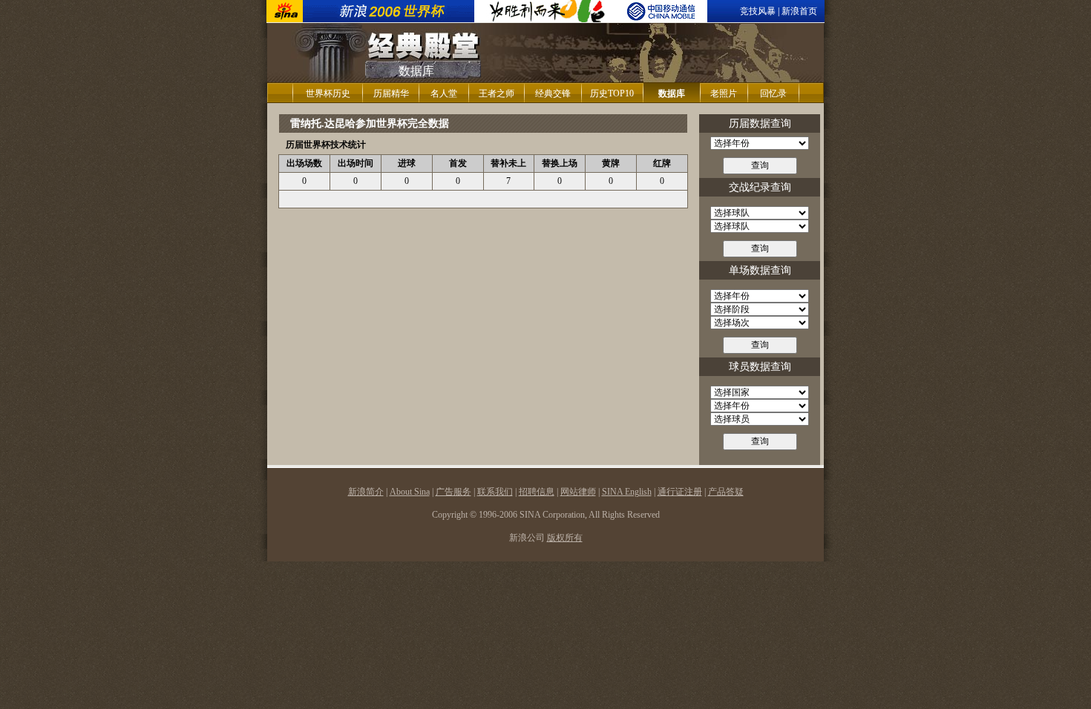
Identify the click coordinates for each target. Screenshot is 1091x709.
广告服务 (453, 492)
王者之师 (496, 93)
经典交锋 (553, 93)
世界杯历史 (328, 93)
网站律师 (578, 492)
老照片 (723, 93)
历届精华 (391, 93)
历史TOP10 (612, 93)
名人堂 (443, 93)
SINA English (627, 492)
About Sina (410, 492)
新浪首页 (799, 11)
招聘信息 (536, 492)
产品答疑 (726, 492)
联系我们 (495, 492)
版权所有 (565, 537)
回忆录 (773, 93)
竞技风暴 (758, 11)
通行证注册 (680, 492)
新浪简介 (366, 492)
